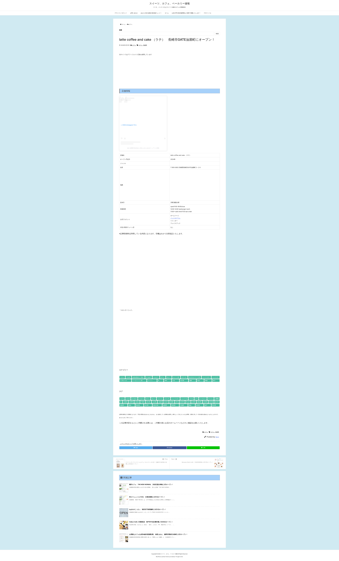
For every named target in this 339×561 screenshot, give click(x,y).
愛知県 (199, 402)
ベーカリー (203, 398)
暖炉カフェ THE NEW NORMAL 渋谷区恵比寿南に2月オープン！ (151, 484)
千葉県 (143, 402)
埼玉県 (148, 402)
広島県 (194, 402)
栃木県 (217, 402)
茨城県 (182, 405)
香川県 (214, 405)
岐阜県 (182, 402)
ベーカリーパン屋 (137, 380)
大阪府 (160, 402)
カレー (168, 377)
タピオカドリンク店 (194, 377)
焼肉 (198, 380)
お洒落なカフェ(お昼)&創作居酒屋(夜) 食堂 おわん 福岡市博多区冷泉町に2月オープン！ (158, 534)
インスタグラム (175, 218)
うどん (122, 377)
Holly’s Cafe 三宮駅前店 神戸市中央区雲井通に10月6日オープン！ (151, 522)
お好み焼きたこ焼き (138, 377)
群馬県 (173, 405)
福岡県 (165, 405)
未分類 (182, 380)
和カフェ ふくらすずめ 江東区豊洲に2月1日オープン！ (147, 497)
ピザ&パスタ (123, 380)
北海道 (137, 402)
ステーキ (184, 377)
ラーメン (150, 380)
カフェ (130, 24)
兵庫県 (131, 402)
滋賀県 (122, 405)
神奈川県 (155, 405)
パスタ (191, 398)
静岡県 (198, 405)
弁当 (174, 380)
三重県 (217, 398)
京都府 (125, 402)
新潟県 (205, 402)
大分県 (154, 402)
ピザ (196, 398)
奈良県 (166, 402)
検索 (120, 30)
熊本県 (138, 405)
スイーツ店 (176, 377)
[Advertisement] (169, 70)
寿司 (166, 380)
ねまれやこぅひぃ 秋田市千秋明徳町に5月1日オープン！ (147, 509)
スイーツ (159, 398)
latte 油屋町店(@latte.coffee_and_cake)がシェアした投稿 (143, 148)
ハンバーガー (206, 377)
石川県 (146, 405)
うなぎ (128, 377)
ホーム (123, 24)
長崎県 (145, 45)
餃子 (214, 380)
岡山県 (188, 402)
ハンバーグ (215, 377)
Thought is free (179, 556)
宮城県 (172, 402)
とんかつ (155, 377)
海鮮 (190, 380)
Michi (217, 437)
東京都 (211, 402)
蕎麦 (206, 380)
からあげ (148, 377)
